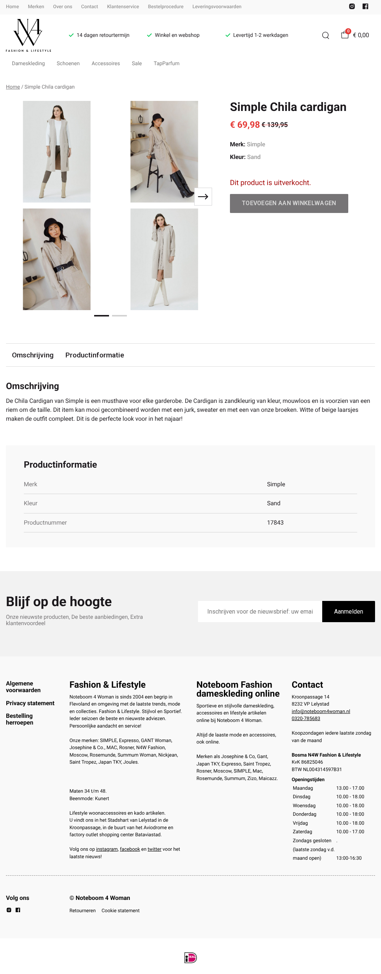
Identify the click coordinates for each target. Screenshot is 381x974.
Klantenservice (123, 7)
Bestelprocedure (165, 7)
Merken (36, 7)
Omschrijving (33, 355)
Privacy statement (30, 703)
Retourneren (83, 911)
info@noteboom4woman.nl (321, 711)
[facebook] (365, 8)
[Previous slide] (18, 197)
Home (12, 7)
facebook (130, 849)
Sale (137, 64)
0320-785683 (306, 719)
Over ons (62, 7)
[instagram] (352, 8)
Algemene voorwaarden (23, 687)
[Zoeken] (325, 35)
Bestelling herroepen (19, 719)
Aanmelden (348, 611)
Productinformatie (94, 355)
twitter (154, 849)
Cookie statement (121, 911)
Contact (89, 7)
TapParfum (166, 64)
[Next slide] (203, 197)
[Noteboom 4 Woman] (28, 35)
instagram (107, 849)
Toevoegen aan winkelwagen (289, 203)
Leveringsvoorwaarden (216, 7)
